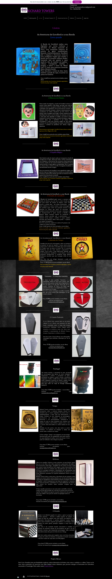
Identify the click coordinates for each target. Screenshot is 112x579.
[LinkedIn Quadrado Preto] (21, 576)
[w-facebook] (18, 578)
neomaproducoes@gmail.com (85, 7)
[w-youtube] (24, 576)
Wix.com (48, 576)
